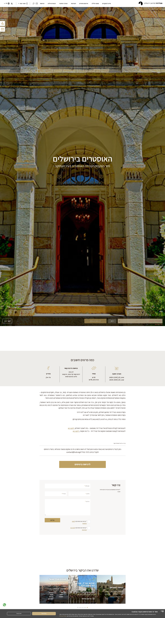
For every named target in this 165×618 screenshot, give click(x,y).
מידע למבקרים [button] (106, 3)
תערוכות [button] (73, 3)
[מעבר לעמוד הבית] (150, 3)
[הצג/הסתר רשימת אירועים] (2, 29)
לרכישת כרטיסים (82, 464)
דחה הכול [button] (19, 613)
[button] (36, 3)
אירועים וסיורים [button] (83, 3)
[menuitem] (11, 3)
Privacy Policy (62, 616)
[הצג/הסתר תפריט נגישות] (2, 23)
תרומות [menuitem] (42, 3)
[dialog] (82, 613)
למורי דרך (7, 321)
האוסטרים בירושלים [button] (155, 321)
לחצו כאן (71, 428)
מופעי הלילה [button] (95, 3)
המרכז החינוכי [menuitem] (63, 3)
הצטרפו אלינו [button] (52, 3)
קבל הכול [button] (44, 613)
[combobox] (163, 611)
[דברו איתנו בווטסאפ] (4, 605)
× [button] (161, 611)
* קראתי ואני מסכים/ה (79, 522)
